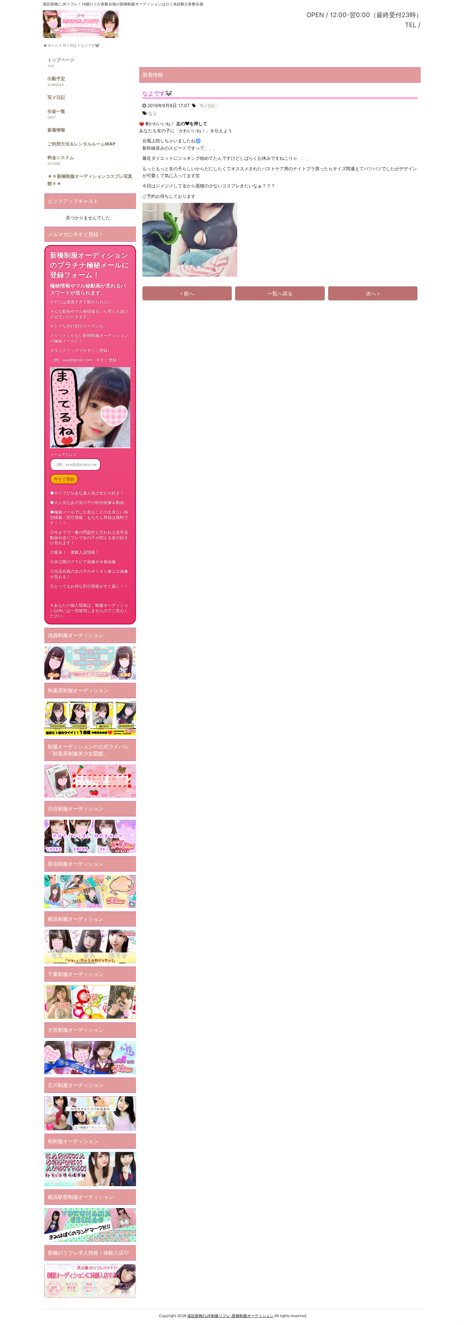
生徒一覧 (56, 111)
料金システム (60, 157)
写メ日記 (56, 97)
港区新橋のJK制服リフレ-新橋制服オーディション (230, 1315)
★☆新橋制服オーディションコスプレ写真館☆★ (89, 179)
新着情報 (56, 129)
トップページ (60, 59)
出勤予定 (56, 78)
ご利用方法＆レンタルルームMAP (81, 143)
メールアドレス (63, 455)
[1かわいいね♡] (141, 123)
